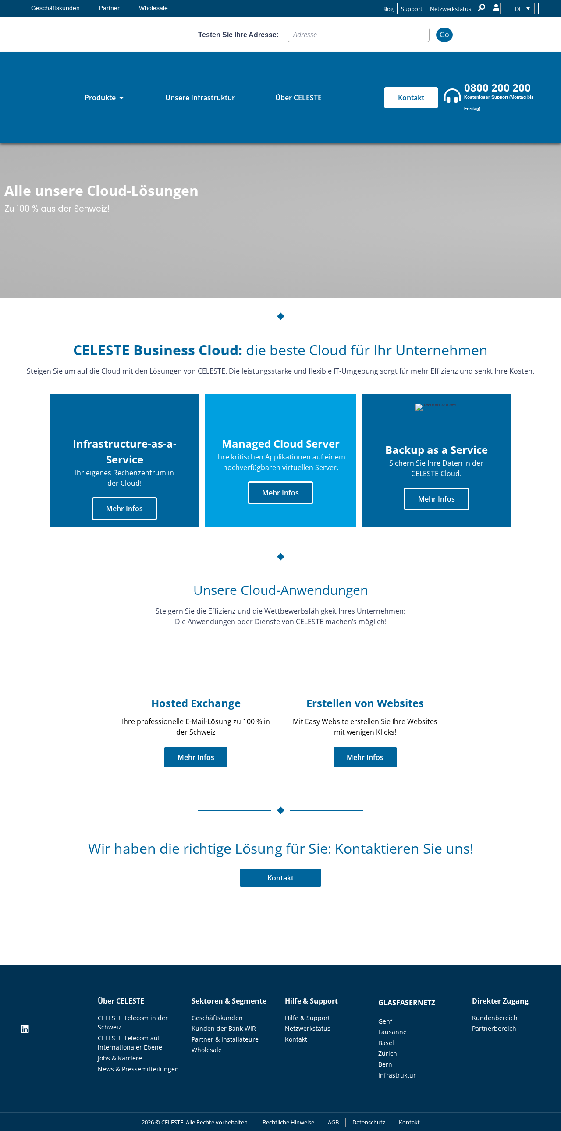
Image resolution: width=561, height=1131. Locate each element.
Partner (109, 8)
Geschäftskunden (55, 8)
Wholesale (153, 8)
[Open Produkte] (121, 97)
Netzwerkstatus (450, 9)
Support (412, 9)
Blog (388, 9)
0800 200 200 (497, 87)
